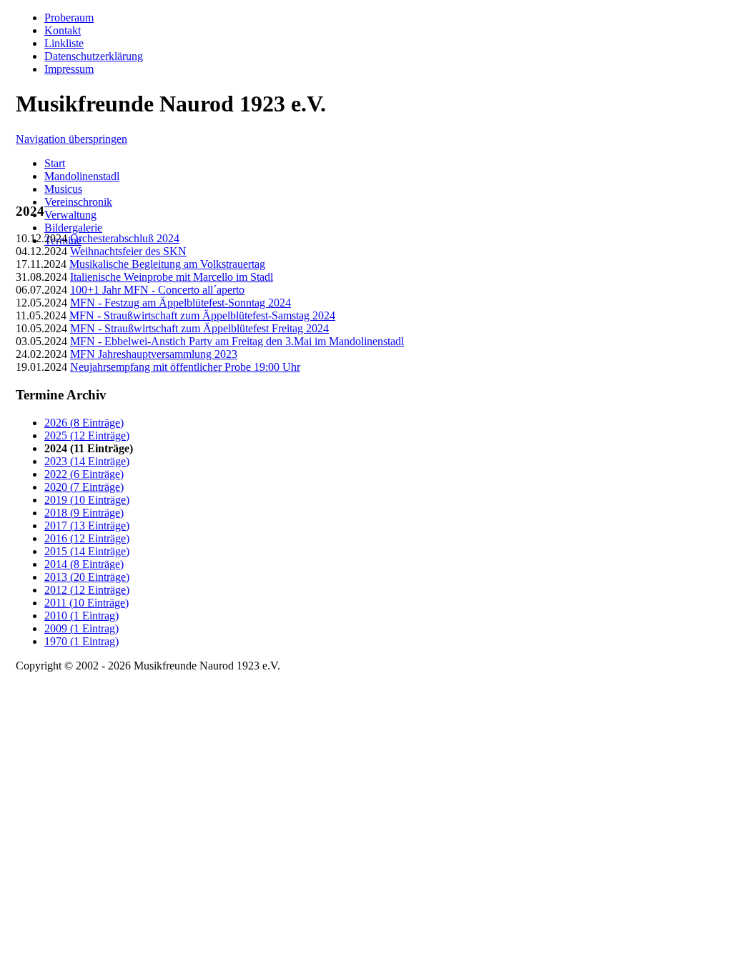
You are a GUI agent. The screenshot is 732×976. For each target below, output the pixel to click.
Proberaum (69, 17)
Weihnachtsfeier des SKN (128, 251)
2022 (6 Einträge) (84, 474)
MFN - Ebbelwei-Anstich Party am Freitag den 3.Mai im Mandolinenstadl (237, 341)
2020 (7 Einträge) (84, 487)
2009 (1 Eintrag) (81, 628)
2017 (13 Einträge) (86, 525)
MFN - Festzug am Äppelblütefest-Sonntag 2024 (180, 303)
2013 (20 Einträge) (86, 577)
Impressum (69, 69)
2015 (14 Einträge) (86, 551)
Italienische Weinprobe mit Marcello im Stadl (171, 277)
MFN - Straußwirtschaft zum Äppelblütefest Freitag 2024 (199, 328)
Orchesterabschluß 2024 (124, 238)
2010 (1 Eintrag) (81, 615)
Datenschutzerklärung (93, 56)
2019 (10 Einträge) (86, 500)
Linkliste (64, 43)
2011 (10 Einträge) (86, 603)
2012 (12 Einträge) (86, 590)
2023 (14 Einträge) (86, 461)
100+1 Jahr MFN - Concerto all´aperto (157, 290)
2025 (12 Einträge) (86, 435)
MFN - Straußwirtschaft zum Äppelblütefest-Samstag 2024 (202, 315)
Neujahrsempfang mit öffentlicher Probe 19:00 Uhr (185, 367)
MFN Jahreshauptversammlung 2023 (153, 354)
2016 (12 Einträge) (86, 538)
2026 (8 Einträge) (84, 423)
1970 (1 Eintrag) (81, 641)
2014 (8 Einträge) (84, 564)
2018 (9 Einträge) (84, 513)
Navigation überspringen (71, 139)
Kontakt (62, 30)
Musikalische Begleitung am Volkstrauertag (167, 264)
